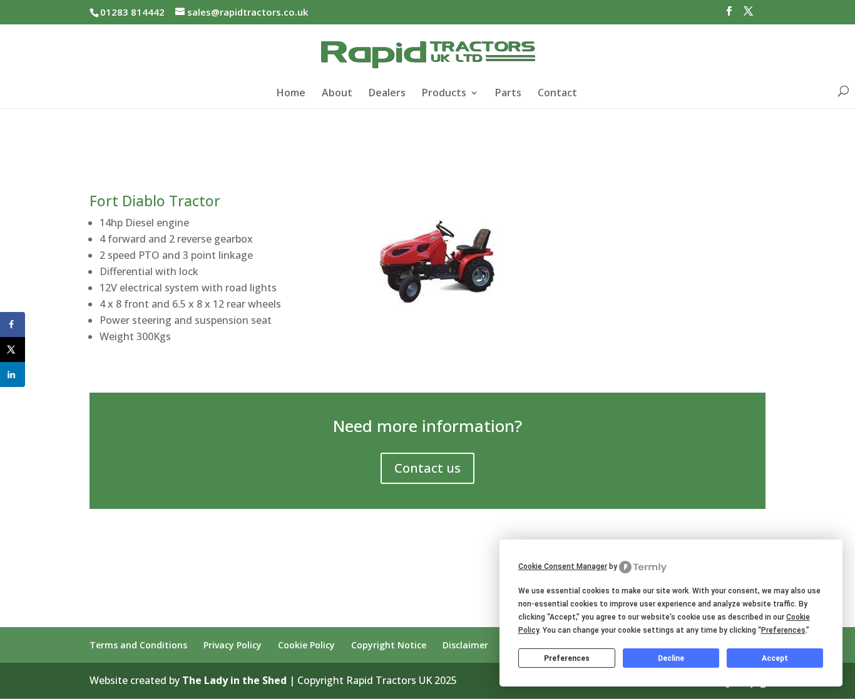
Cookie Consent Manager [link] (562, 566)
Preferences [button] (783, 630)
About (337, 93)
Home (291, 93)
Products (444, 93)
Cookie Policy (306, 645)
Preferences (567, 658)
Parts (508, 93)
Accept (775, 658)
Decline (671, 658)
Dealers (387, 93)
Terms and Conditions (138, 645)
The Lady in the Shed (234, 680)
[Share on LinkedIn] (12, 374)
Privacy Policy (232, 645)
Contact (557, 93)
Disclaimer (465, 645)
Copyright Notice (388, 645)
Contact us (427, 468)
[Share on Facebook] (12, 324)
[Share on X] (12, 349)
